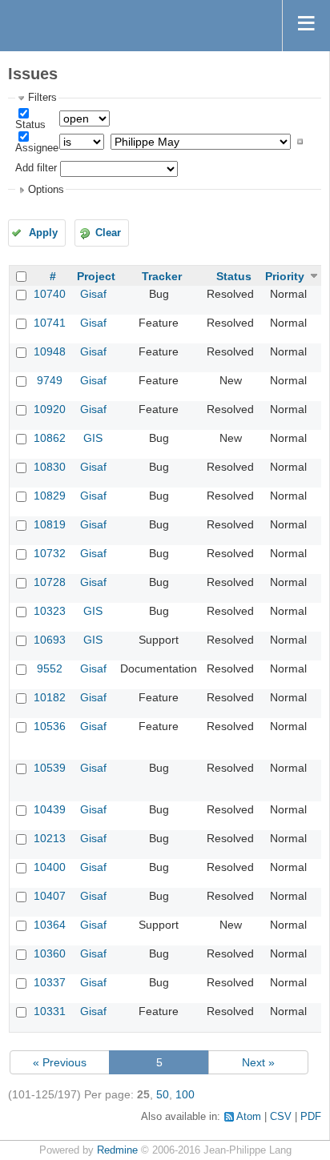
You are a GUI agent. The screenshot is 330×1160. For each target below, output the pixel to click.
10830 (50, 466)
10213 (50, 838)
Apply (43, 233)
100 (185, 1094)
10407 (50, 895)
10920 (50, 409)
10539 (50, 767)
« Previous (60, 1062)
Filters (42, 97)
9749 (49, 380)
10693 (50, 639)
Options (46, 189)
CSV (281, 1116)
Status (30, 124)
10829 (50, 495)
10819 (50, 524)
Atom (248, 1116)
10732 (50, 553)
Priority (284, 276)
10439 (50, 809)
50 (162, 1094)
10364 (50, 924)
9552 (49, 668)
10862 (50, 437)
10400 (50, 867)
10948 (50, 351)
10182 (50, 697)
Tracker (162, 276)
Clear (108, 233)
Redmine (117, 1150)
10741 (50, 322)
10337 (50, 982)
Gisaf (93, 293)
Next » (258, 1062)
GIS (93, 437)
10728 (50, 582)
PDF (310, 1116)
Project (96, 276)
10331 (50, 1011)
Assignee (36, 148)
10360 (50, 953)
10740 (50, 293)
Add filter (36, 168)
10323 (50, 610)
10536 (50, 726)
